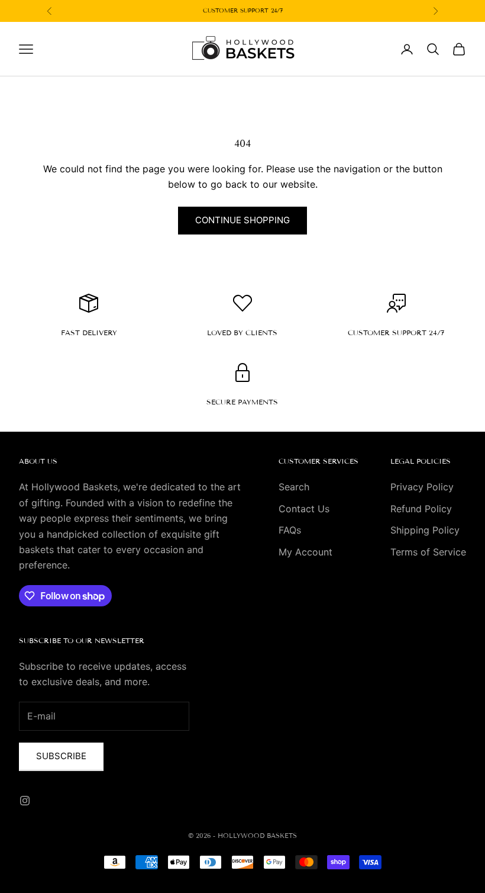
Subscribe (61, 756)
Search (294, 487)
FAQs (290, 530)
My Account (305, 552)
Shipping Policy (425, 530)
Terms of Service (428, 552)
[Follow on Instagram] (25, 801)
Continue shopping (242, 220)
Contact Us (304, 509)
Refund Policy (421, 509)
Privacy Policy (422, 487)
